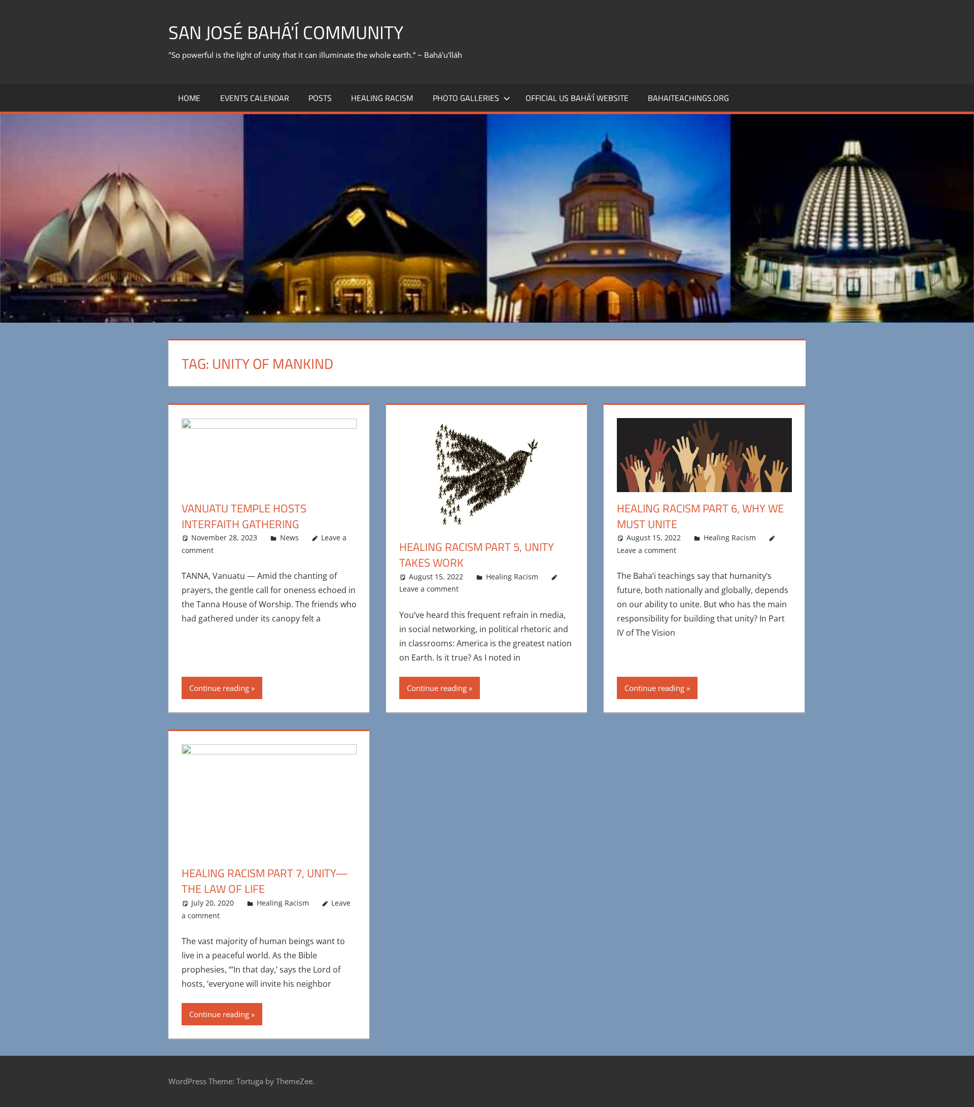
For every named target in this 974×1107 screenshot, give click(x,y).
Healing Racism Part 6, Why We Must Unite (700, 516)
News (289, 537)
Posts (320, 98)
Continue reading (219, 688)
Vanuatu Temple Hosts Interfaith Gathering (244, 516)
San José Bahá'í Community (285, 32)
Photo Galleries (466, 98)
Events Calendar (254, 98)
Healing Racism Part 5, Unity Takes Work (476, 554)
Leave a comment (429, 589)
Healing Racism (382, 98)
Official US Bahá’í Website (577, 98)
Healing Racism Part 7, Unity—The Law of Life (265, 880)
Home (189, 98)
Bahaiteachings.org (688, 98)
